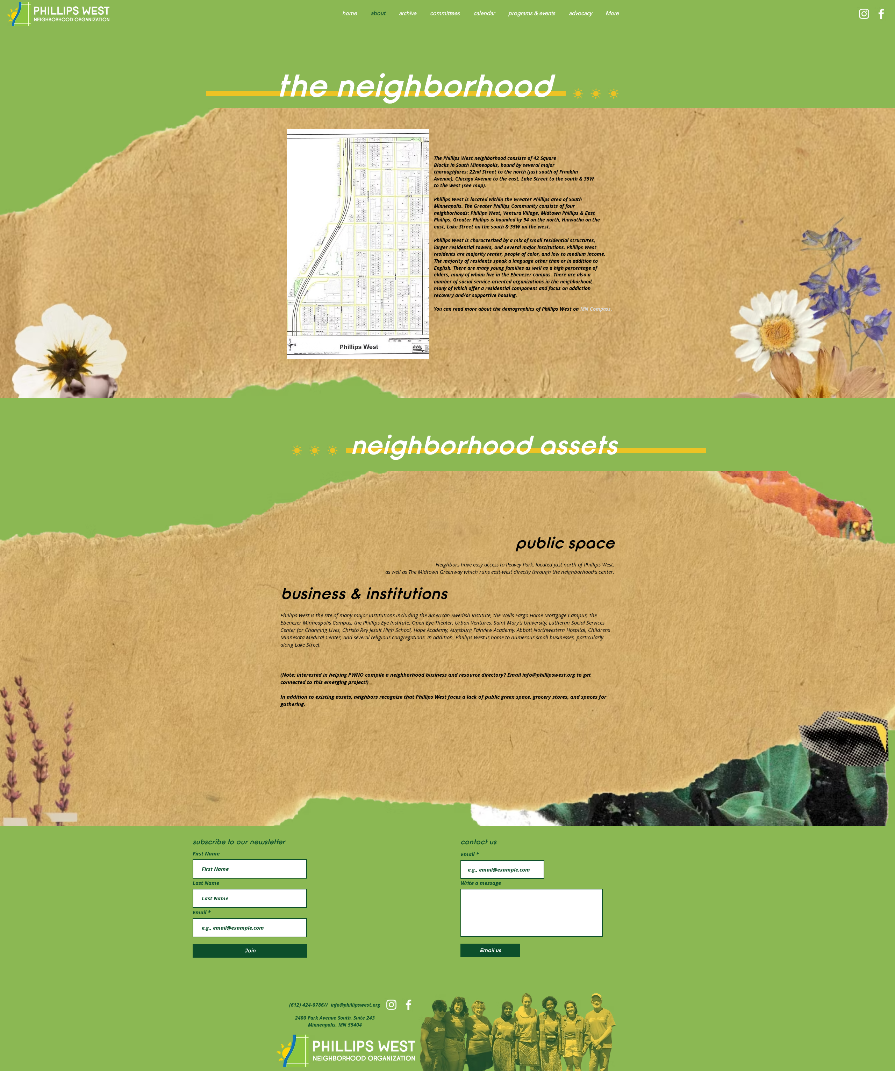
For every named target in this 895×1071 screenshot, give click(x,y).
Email (200, 912)
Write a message (481, 883)
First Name (206, 853)
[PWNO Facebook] (881, 14)
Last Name (206, 883)
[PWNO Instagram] (864, 14)
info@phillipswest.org (548, 674)
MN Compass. (596, 308)
